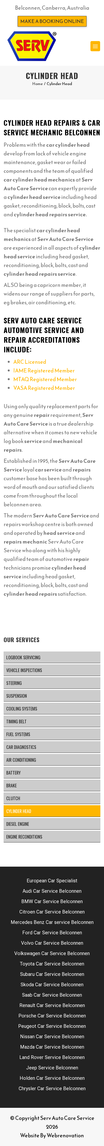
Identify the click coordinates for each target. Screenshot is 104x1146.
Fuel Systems (18, 734)
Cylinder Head (18, 811)
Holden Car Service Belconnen (52, 1078)
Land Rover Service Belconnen (52, 1057)
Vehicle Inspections (24, 670)
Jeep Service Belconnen (52, 1068)
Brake (11, 785)
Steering (14, 683)
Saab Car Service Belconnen (52, 995)
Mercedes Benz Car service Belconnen (52, 922)
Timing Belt (16, 721)
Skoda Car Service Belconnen (52, 984)
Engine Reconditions (24, 837)
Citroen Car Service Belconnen (52, 912)
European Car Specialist (52, 881)
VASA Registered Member (44, 388)
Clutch (13, 798)
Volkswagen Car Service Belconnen (52, 953)
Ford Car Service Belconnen (52, 933)
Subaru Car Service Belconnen (52, 974)
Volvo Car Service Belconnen (52, 943)
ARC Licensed (29, 362)
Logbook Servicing (23, 657)
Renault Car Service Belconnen (52, 1005)
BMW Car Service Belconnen (52, 901)
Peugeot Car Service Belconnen (52, 1026)
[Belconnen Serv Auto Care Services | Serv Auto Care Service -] (31, 46)
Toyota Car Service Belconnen (52, 964)
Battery (13, 772)
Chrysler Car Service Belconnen (52, 1088)
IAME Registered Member (44, 371)
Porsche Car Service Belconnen (52, 1016)
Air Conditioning (21, 760)
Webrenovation (65, 1135)
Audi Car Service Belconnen (52, 891)
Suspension (16, 696)
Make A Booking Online (52, 21)
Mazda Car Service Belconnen (52, 1047)
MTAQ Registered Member (45, 379)
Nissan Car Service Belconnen (52, 1036)
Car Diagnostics (21, 747)
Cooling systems (21, 708)
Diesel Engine (17, 824)
